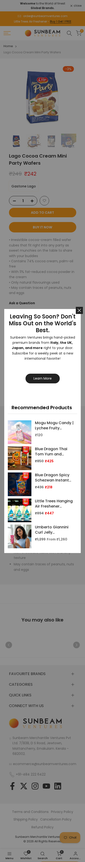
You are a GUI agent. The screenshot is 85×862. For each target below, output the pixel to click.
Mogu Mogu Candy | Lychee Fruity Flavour (54, 425)
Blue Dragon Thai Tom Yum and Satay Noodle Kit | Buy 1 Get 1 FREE (52, 451)
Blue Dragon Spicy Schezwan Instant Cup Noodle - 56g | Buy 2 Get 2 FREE (53, 477)
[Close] (79, 310)
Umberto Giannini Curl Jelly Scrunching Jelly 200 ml (51, 530)
